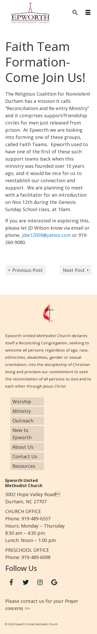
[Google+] (54, 582)
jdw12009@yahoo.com (46, 235)
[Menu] (87, 13)
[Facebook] (11, 582)
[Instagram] (40, 582)
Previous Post (27, 270)
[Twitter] (25, 582)
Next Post (74, 270)
